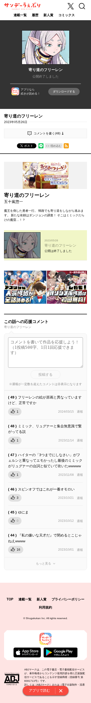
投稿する (45, 374)
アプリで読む (39, 690)
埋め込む (55, 145)
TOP (10, 599)
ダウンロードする (64, 91)
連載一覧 (20, 15)
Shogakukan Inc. (36, 618)
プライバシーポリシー (68, 599)
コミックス (66, 15)
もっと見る (43, 563)
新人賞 (48, 15)
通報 (80, 411)
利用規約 (45, 607)
